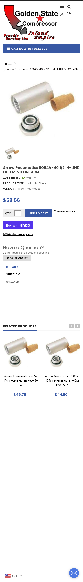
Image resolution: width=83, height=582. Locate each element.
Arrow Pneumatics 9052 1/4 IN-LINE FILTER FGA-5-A (21, 380)
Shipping (13, 274)
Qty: (8, 213)
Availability (11, 178)
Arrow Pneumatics (28, 189)
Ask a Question (18, 257)
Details (12, 267)
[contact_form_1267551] (74, 573)
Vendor (8, 189)
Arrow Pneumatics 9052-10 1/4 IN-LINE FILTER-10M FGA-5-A (62, 380)
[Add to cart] (27, 364)
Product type (13, 183)
